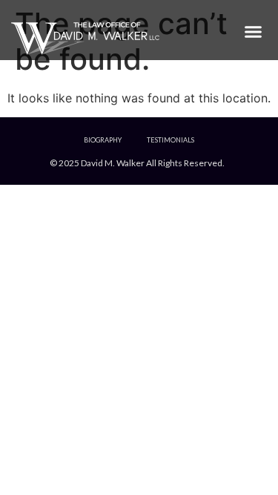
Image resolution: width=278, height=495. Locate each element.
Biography (103, 140)
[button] (253, 31)
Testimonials (170, 140)
